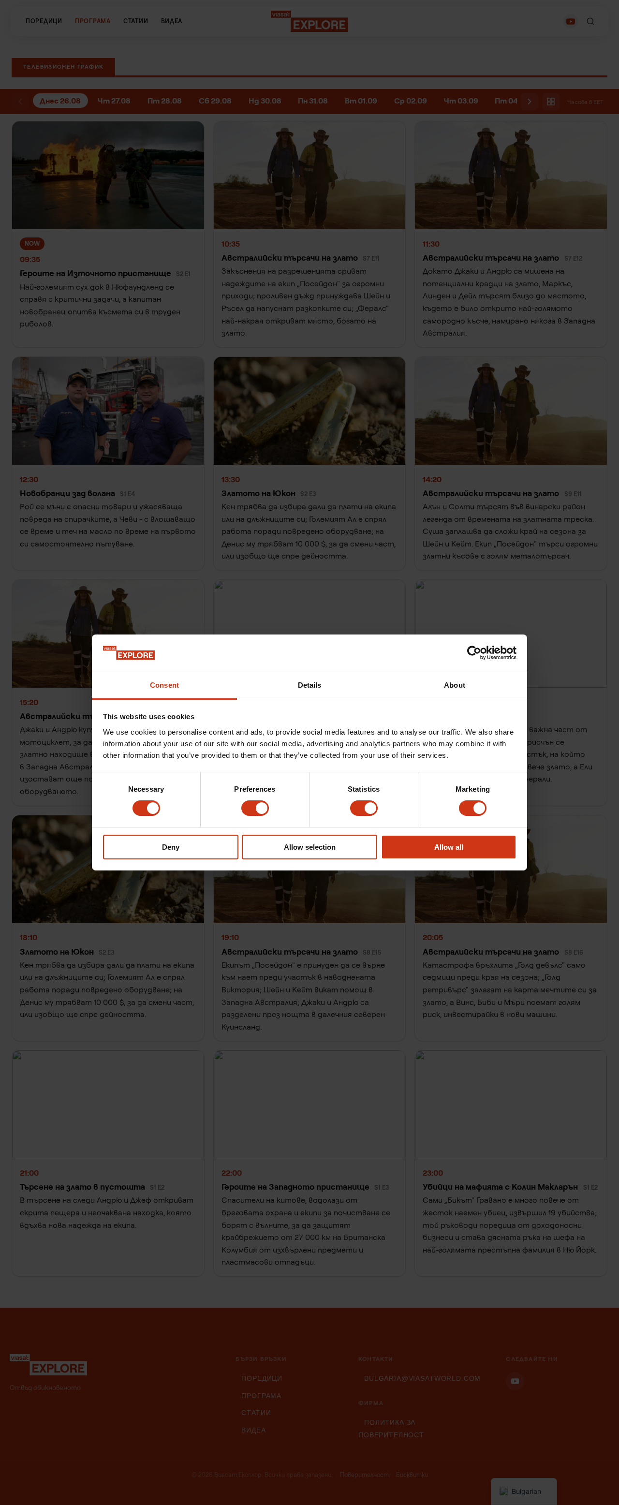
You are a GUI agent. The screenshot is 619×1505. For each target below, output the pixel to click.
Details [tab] (310, 685)
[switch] (255, 808)
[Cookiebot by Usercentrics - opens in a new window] (474, 653)
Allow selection (310, 847)
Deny (170, 847)
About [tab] (454, 685)
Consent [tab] (164, 685)
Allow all (448, 847)
